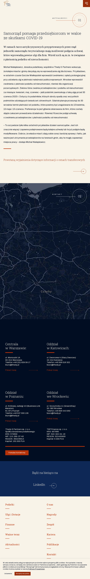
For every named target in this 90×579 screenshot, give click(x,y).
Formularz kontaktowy (17, 453)
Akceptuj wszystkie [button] (22, 573)
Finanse (10, 524)
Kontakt (51, 554)
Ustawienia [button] (8, 573)
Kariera (51, 534)
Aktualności (12, 544)
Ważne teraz (12, 534)
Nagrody (52, 514)
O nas (50, 504)
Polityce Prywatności (36, 569)
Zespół (50, 524)
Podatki (9, 504)
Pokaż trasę (10, 370)
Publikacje (53, 544)
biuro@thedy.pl (12, 365)
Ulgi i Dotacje (12, 514)
